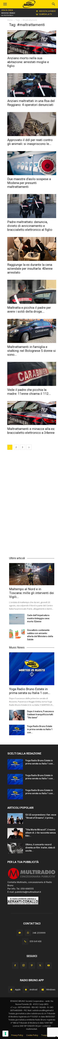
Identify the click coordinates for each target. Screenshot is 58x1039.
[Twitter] (40, 965)
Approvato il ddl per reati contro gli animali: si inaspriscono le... (30, 142)
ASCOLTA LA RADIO (47, 11)
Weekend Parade (8, 13)
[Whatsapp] (28, 933)
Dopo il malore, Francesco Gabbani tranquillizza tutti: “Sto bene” (40, 714)
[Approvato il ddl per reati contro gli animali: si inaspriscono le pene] (31, 124)
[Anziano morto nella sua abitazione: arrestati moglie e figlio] (31, 42)
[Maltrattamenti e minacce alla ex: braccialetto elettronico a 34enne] (31, 413)
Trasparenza (46, 1035)
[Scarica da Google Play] (26, 989)
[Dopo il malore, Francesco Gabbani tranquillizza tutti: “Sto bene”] (17, 715)
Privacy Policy (17, 1035)
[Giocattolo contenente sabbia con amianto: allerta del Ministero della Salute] (17, 634)
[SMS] (20, 933)
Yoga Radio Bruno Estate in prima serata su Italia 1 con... (29, 691)
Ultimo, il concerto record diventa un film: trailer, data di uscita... (40, 847)
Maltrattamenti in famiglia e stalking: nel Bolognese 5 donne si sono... (31, 350)
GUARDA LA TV (45, 14)
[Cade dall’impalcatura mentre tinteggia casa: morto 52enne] (17, 619)
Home (10, 20)
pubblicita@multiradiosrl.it (28, 892)
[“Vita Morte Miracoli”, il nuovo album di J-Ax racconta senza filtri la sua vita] (15, 833)
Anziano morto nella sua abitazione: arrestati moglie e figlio (28, 62)
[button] (53, 4)
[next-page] (29, 447)
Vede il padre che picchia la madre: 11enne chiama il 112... (29, 392)
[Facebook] (15, 965)
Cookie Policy (32, 1035)
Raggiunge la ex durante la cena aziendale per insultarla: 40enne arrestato (30, 268)
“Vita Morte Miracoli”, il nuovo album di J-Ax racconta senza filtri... (40, 832)
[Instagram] (23, 965)
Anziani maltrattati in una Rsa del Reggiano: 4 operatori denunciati (31, 103)
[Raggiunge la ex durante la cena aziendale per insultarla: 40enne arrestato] (31, 249)
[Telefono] (25, 941)
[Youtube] (48, 965)
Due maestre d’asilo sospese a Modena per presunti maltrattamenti (29, 183)
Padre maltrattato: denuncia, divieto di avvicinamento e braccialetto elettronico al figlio (29, 226)
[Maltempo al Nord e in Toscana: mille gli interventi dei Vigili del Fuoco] (31, 574)
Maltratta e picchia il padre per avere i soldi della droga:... (29, 309)
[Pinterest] (32, 965)
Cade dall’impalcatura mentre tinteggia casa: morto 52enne (38, 618)
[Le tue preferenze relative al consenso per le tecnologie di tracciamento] (5, 1034)
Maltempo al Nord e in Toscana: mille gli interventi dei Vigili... (31, 593)
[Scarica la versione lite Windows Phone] (42, 989)
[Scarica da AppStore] (11, 989)
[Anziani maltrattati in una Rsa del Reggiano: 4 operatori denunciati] (31, 85)
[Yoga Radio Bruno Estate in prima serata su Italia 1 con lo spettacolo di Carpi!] (31, 668)
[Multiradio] (31, 879)
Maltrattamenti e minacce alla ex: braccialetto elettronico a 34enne (31, 431)
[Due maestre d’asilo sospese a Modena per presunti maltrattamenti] (31, 163)
